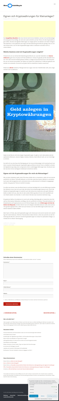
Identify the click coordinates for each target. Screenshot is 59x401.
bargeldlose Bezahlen (12, 38)
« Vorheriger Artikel (10, 313)
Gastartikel (12, 395)
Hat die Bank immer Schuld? (9, 334)
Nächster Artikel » (50, 313)
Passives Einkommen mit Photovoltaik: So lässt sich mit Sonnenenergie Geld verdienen (22, 332)
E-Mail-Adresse (7, 287)
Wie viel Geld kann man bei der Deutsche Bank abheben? (21, 369)
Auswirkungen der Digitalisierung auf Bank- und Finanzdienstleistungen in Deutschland (22, 336)
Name (5, 280)
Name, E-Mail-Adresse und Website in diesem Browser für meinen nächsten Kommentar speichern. (26, 299)
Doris (4, 363)
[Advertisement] (29, 29)
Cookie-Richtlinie (37, 398)
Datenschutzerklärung (44, 398)
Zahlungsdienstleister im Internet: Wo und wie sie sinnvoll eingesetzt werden (20, 340)
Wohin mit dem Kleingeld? (16, 361)
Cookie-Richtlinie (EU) (8, 397)
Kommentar (6, 262)
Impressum (50, 398)
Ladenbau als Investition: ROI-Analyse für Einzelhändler (15, 348)
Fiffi (4, 367)
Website (5, 293)
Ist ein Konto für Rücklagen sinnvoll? (11, 346)
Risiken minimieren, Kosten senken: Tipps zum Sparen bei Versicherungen (19, 344)
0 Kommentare (14, 19)
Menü (55, 4)
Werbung (5, 395)
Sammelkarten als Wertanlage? (10, 342)
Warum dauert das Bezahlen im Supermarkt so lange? (15, 338)
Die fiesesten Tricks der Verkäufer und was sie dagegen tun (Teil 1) (17, 350)
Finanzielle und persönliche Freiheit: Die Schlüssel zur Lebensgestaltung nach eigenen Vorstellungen (32, 365)
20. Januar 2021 (6, 19)
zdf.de (11, 67)
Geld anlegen (12, 223)
